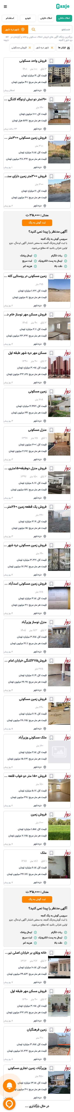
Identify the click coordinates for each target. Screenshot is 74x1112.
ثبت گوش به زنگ (37, 223)
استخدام (10, 18)
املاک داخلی (64, 18)
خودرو (28, 18)
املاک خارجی (46, 18)
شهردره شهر (12, 29)
